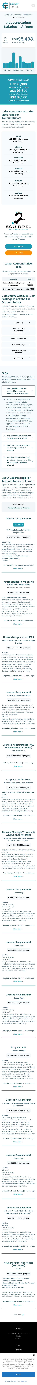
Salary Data (9, 15)
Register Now (18, 246)
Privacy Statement (22, 1381)
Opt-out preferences (10, 1381)
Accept (18, 1374)
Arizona (18, 15)
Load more (17, 1315)
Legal (18, 1345)
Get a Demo (18, 253)
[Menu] (33, 5)
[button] (34, 1355)
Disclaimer (18, 1350)
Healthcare (27, 15)
